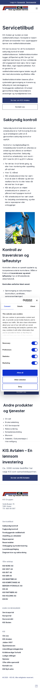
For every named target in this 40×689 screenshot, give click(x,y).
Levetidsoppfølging (10, 549)
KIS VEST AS (7, 569)
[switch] (34, 349)
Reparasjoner (8, 539)
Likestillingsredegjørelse (12, 649)
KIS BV (5, 599)
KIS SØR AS (7, 576)
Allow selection (20, 380)
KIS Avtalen (7, 639)
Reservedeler (8, 542)
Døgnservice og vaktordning (14, 552)
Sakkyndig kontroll (10, 526)
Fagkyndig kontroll (10, 529)
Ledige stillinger (9, 656)
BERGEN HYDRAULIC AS (12, 586)
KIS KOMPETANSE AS (11, 582)
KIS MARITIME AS (9, 579)
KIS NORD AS (7, 566)
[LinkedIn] (36, 686)
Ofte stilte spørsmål (10, 662)
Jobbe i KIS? (7, 642)
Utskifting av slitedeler (11, 536)
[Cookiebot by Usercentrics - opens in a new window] (24, 300)
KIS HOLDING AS (9, 596)
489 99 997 (10, 508)
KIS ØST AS (7, 572)
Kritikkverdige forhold (11, 652)
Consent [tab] (7, 306)
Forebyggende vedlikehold (13, 532)
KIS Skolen (6, 622)
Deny (20, 387)
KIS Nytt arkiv (8, 669)
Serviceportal (31, 2)
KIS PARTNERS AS (9, 592)
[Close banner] (37, 300)
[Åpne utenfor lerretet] (37, 8)
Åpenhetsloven (8, 646)
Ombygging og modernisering (14, 546)
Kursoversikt (7, 619)
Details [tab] (20, 306)
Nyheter (5, 659)
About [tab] (32, 306)
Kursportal (21, 2)
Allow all (20, 373)
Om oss (5, 636)
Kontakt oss (7, 666)
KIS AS (5, 589)
